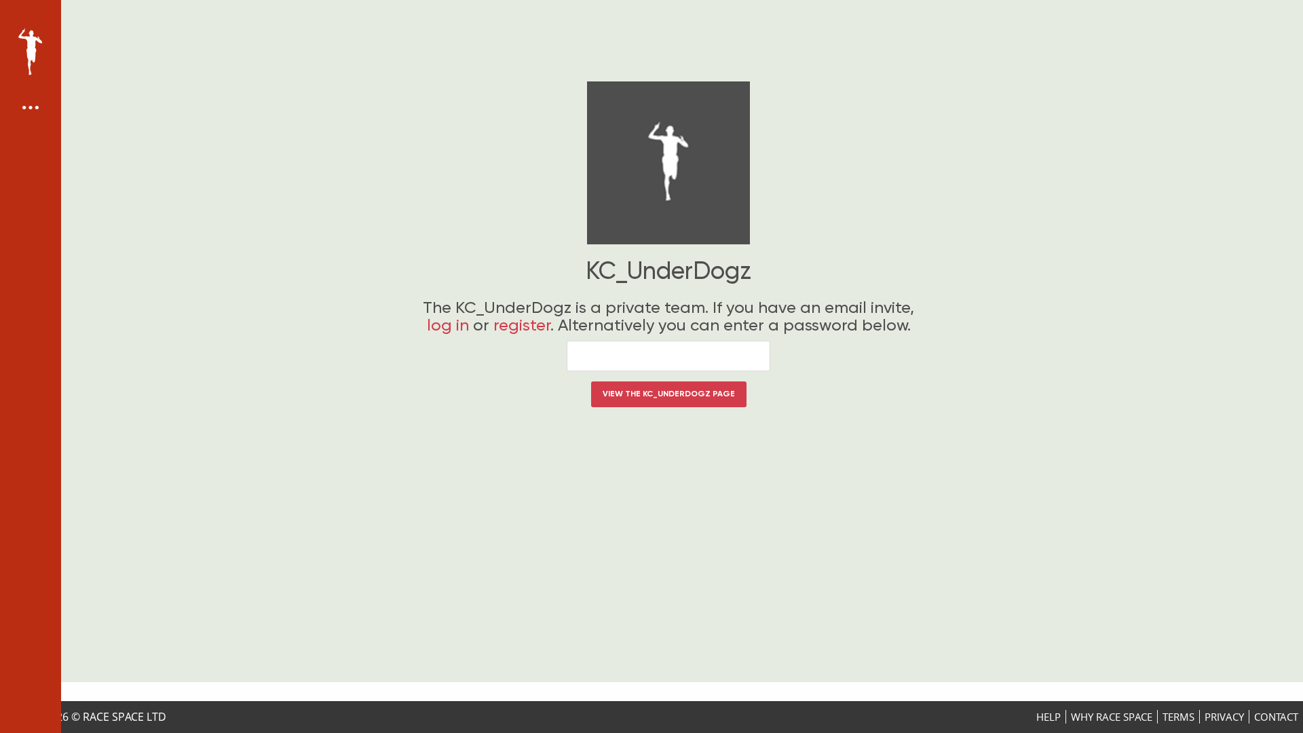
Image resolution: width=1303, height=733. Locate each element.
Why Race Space (1111, 716)
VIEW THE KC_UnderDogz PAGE (669, 393)
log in (448, 325)
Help (1048, 716)
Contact (1276, 716)
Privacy (1224, 716)
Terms (1178, 716)
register (521, 325)
